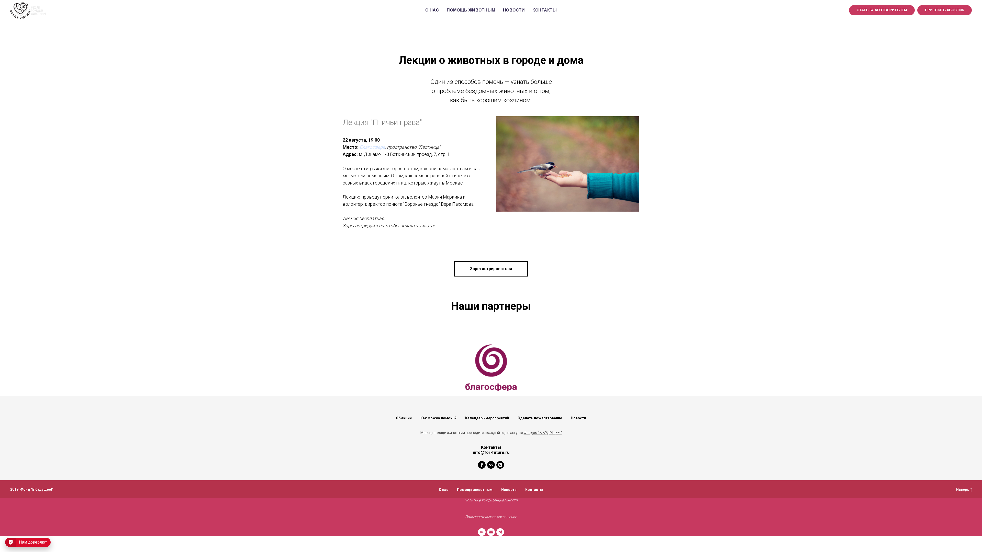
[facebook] (482, 465)
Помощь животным (471, 10)
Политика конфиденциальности (491, 500)
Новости (514, 10)
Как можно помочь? (438, 418)
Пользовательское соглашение (491, 517)
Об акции (404, 418)
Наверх (962, 489)
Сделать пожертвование (540, 418)
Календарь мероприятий (487, 418)
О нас (432, 10)
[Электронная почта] (491, 532)
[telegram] (500, 532)
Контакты (544, 10)
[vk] (491, 465)
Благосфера (372, 147)
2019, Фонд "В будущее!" (31, 489)
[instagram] (500, 465)
